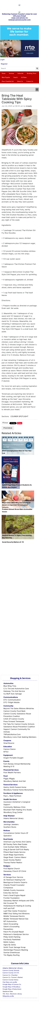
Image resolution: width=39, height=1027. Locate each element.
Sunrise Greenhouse (11, 952)
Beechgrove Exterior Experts (15, 882)
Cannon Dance (9, 749)
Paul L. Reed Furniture (12, 796)
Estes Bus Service (10, 893)
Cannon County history (10, 980)
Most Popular (6, 77)
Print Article (7, 428)
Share (5, 423)
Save (20, 423)
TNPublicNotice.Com (12, 734)
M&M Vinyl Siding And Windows (16, 913)
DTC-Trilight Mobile (11, 702)
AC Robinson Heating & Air (14, 880)
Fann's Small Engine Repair (14, 895)
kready (29, 106)
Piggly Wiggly (9, 778)
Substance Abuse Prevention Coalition (19, 727)
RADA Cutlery (9, 942)
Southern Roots (9, 827)
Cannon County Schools (11, 970)
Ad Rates (24, 77)
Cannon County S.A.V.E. (11, 973)
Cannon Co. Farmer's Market (13, 977)
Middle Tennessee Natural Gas (15, 919)
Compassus (8, 887)
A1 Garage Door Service (13, 877)
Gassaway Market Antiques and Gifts (18, 900)
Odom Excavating (10, 924)
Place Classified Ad (8, 81)
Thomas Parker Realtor (12, 862)
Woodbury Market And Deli (14, 781)
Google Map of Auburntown (12, 989)
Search (15, 77)
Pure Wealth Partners (12, 772)
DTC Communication (12, 700)
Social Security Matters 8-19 (13, 542)
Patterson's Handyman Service (16, 934)
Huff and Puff (9, 908)
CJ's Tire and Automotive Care (16, 688)
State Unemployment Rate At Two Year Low (17, 452)
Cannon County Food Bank (14, 711)
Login (2, 59)
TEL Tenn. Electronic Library (12, 994)
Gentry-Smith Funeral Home (14, 787)
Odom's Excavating (11, 926)
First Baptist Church (11, 868)
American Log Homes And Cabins (17, 842)
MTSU (5, 752)
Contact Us (29, 81)
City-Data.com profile (10, 982)
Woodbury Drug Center (13, 812)
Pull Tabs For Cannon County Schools (18, 724)
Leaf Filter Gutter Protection (15, 911)
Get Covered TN (10, 903)
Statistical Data (8, 991)
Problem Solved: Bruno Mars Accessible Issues (17, 510)
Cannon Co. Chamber (10, 975)
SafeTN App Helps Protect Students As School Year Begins (17, 486)
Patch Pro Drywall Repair (13, 932)
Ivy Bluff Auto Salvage (12, 694)
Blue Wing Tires (9, 686)
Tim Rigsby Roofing (11, 955)
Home (3, 73)
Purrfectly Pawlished (11, 939)
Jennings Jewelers (11, 824)
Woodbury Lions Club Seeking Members (19, 737)
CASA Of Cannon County (13, 719)
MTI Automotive (10, 921)
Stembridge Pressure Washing (15, 950)
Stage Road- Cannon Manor (14, 857)
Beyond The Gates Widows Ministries (18, 708)
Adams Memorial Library (13, 818)
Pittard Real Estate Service (14, 852)
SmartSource (8, 743)
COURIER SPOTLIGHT (19, 416)
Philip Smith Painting (11, 937)
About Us (20, 81)
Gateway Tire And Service (14, 691)
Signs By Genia (9, 945)
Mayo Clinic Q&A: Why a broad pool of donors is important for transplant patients (16, 505)
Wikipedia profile (8, 996)
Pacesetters (8, 929)
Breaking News (31, 73)
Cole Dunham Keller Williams (15, 847)
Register (4, 64)
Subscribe (20, 73)
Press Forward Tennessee (13, 721)
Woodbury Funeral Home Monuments (18, 790)
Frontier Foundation (11, 898)
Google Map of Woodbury (11, 987)
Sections (11, 73)
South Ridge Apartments (13, 855)
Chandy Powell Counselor (14, 885)
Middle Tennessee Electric (14, 916)
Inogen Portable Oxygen (13, 758)
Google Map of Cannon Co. (12, 984)
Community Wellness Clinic (14, 807)
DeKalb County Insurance (13, 890)
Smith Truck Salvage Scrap (14, 947)
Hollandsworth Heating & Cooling (17, 906)
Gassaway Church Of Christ (14, 871)
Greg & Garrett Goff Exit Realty (16, 849)
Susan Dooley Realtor (12, 860)
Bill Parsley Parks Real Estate (15, 844)
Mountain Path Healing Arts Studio (17, 810)
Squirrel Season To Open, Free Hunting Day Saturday (17, 536)
